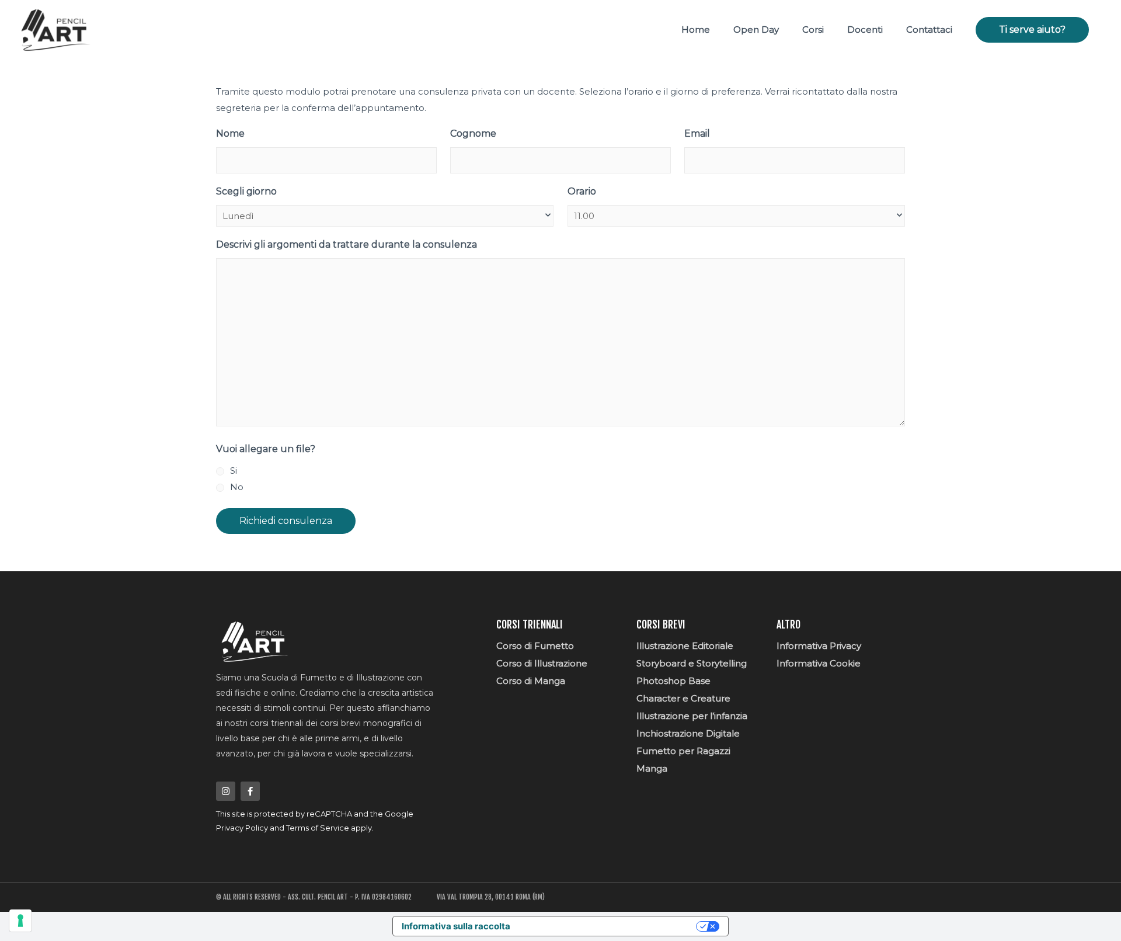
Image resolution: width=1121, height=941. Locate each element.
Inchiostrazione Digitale (688, 733)
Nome (230, 133)
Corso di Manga (530, 680)
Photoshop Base (673, 680)
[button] (1032, 30)
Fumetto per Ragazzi (683, 750)
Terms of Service (317, 827)
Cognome (473, 133)
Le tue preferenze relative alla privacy (608, 926)
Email (697, 133)
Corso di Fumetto (535, 645)
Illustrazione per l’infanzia (691, 715)
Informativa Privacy (819, 645)
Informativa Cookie (819, 663)
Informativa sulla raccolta (456, 926)
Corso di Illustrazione (541, 663)
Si (233, 470)
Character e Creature (683, 698)
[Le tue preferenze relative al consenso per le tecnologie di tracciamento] (20, 920)
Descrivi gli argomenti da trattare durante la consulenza (346, 244)
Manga (651, 768)
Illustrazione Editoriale (684, 645)
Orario (582, 191)
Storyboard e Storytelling (691, 663)
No (236, 486)
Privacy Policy (242, 827)
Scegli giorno (246, 191)
